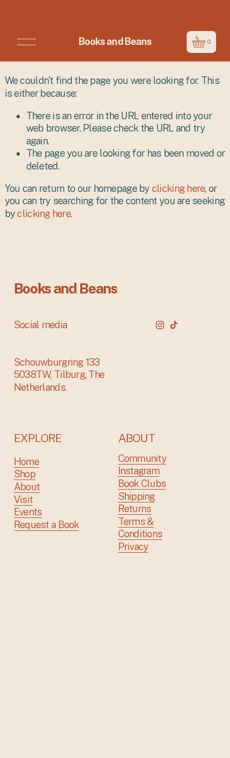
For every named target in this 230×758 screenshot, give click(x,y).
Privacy (133, 546)
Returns (134, 508)
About (27, 486)
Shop (24, 473)
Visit (23, 499)
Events (28, 511)
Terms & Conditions (140, 528)
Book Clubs (142, 483)
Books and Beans (115, 41)
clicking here (178, 188)
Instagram (138, 470)
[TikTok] (174, 325)
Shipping (136, 496)
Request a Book (46, 524)
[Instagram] (160, 325)
